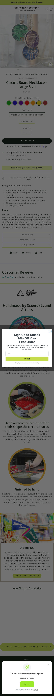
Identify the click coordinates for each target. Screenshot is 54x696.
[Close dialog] (50, 331)
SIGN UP (27, 359)
